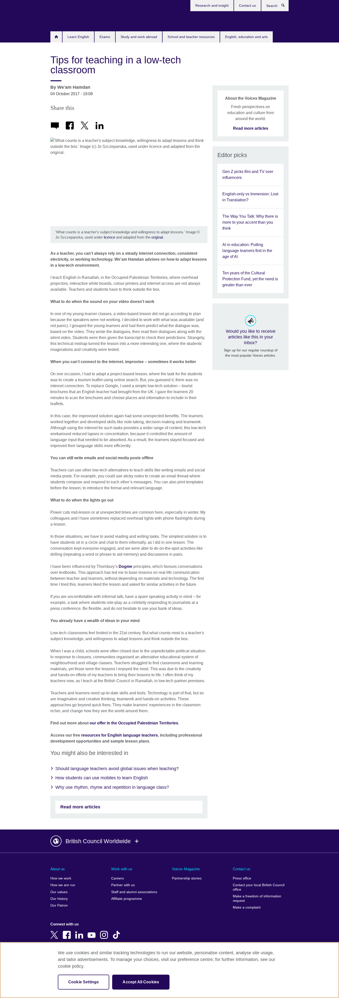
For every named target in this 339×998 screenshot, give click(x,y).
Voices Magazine (186, 869)
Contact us (247, 5)
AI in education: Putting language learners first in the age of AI (247, 251)
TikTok (117, 931)
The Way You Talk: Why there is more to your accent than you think (250, 222)
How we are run (62, 885)
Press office (242, 878)
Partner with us (123, 885)
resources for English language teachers (119, 735)
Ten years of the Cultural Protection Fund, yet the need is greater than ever (250, 279)
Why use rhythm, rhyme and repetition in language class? (112, 787)
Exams (105, 37)
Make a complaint (247, 907)
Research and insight (212, 5)
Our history (59, 899)
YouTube (93, 931)
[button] (169, 841)
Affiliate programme (126, 899)
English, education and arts (246, 37)
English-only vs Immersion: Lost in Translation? (250, 197)
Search (285, 6)
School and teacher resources (191, 37)
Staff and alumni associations (134, 892)
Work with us (121, 869)
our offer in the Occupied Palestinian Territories (134, 723)
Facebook (68, 931)
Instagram (105, 931)
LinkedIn (80, 931)
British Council (65, 20)
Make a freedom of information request (257, 898)
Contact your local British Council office (258, 887)
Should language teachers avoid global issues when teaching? (117, 768)
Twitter (55, 931)
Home (56, 36)
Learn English (78, 37)
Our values (59, 892)
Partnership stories (187, 878)
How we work (60, 878)
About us (57, 869)
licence (109, 237)
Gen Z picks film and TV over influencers (247, 174)
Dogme (125, 566)
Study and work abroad (139, 37)
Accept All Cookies (141, 982)
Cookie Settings (83, 982)
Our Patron (59, 905)
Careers (117, 878)
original (157, 237)
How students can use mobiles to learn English (101, 777)
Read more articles (80, 806)
